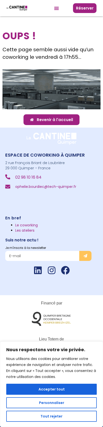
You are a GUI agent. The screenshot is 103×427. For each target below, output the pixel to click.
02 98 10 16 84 (28, 177)
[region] (51, 384)
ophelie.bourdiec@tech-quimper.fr (45, 186)
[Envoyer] (85, 256)
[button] (56, 8)
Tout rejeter (51, 416)
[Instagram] (51, 270)
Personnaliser (51, 402)
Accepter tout (51, 389)
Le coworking (26, 225)
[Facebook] (65, 270)
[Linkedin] (38, 270)
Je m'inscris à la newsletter (25, 248)
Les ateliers (24, 230)
